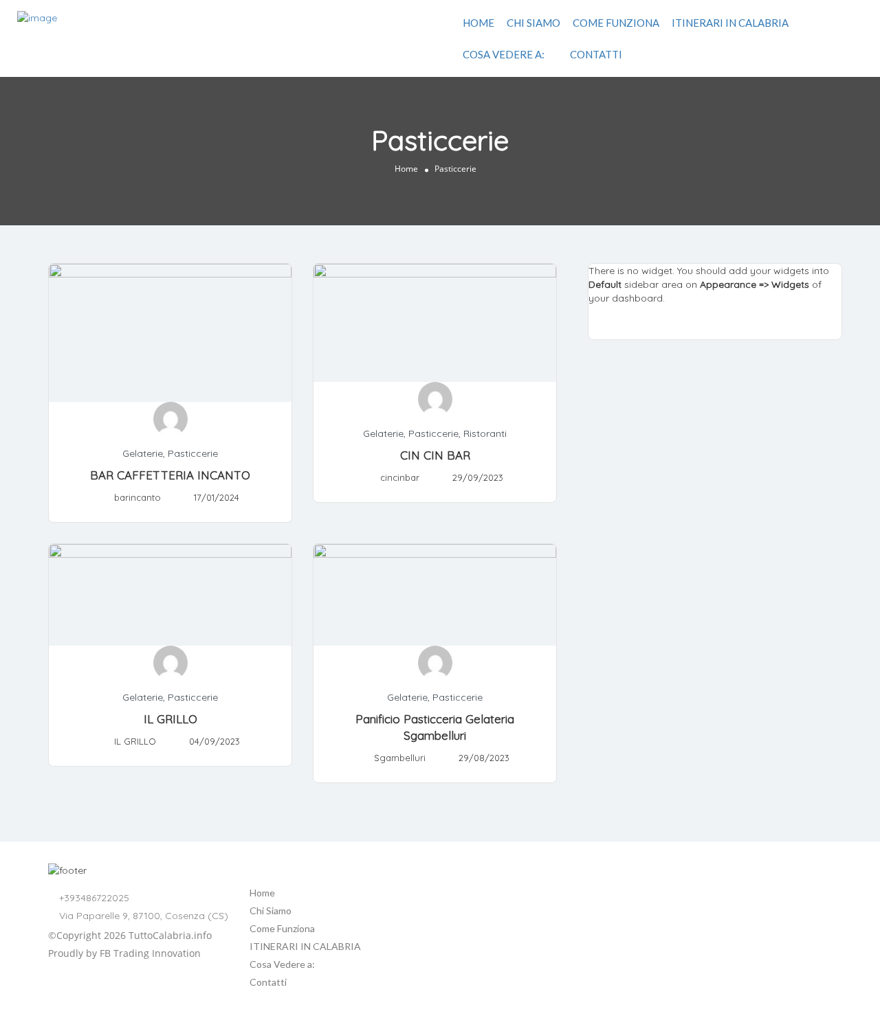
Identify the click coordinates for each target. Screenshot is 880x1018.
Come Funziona (616, 22)
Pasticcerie (193, 453)
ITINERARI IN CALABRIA (730, 22)
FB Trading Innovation (150, 953)
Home (478, 22)
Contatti (596, 54)
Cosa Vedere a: (503, 54)
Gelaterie (142, 453)
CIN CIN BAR (435, 455)
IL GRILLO (170, 719)
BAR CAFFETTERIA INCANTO (170, 475)
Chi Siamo (533, 22)
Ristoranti (485, 433)
